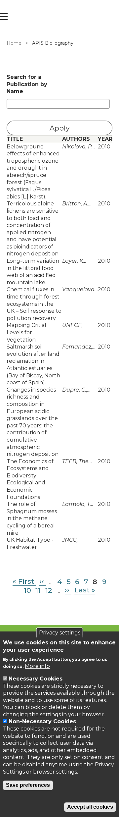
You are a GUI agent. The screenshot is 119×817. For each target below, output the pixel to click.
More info (37, 666)
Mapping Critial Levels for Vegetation (26, 332)
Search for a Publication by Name (27, 84)
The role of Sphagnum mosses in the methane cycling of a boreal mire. (32, 518)
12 (48, 590)
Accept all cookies (90, 807)
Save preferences (28, 785)
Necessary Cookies (35, 679)
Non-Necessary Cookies (42, 721)
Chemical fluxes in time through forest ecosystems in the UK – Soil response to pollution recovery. (34, 303)
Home (14, 43)
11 (38, 590)
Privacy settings (59, 632)
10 (27, 590)
